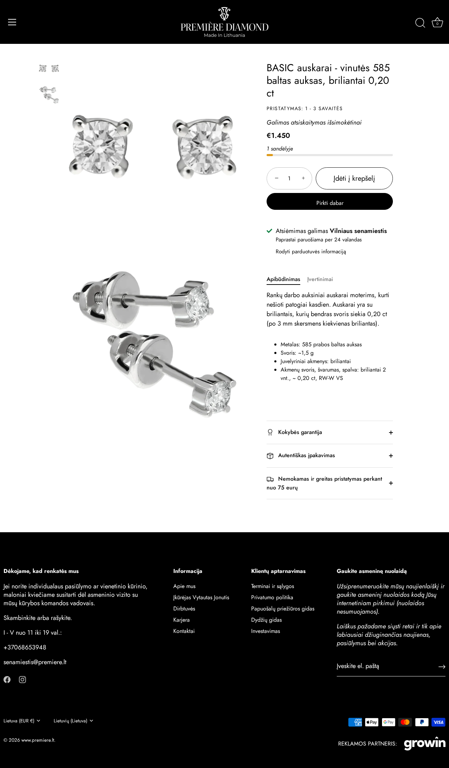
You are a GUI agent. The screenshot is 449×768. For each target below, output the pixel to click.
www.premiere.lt (37, 739)
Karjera (181, 620)
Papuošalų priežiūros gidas (282, 609)
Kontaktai (184, 631)
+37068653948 (25, 647)
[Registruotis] (441, 666)
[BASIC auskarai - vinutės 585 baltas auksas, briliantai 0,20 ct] (49, 69)
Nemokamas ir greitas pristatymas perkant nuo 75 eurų (324, 483)
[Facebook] (7, 679)
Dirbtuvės (184, 609)
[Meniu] (12, 22)
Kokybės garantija (299, 432)
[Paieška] (420, 23)
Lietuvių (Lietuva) (70, 721)
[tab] (287, 279)
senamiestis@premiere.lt (35, 662)
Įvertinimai (320, 279)
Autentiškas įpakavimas (305, 455)
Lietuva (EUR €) (19, 721)
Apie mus (184, 586)
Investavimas (265, 631)
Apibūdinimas (283, 279)
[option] (49, 69)
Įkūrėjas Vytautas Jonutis (201, 597)
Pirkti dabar (329, 203)
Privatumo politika (272, 597)
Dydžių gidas (266, 620)
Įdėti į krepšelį (354, 178)
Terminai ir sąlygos (272, 586)
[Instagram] (22, 679)
